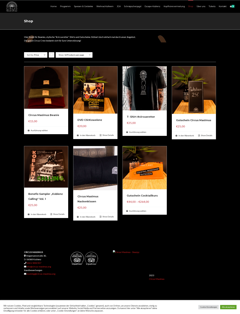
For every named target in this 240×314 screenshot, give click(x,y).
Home (53, 6)
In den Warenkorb (87, 135)
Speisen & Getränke (83, 6)
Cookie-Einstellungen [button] (208, 307)
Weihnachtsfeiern (104, 6)
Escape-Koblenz (152, 6)
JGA (119, 6)
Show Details (108, 135)
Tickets (212, 6)
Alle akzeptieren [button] (228, 307)
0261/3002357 (33, 263)
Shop (190, 6)
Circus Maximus (156, 279)
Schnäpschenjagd (132, 6)
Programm (65, 6)
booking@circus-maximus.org (41, 273)
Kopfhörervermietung (174, 6)
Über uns (201, 6)
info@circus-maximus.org (38, 266)
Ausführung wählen (39, 130)
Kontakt (223, 6)
